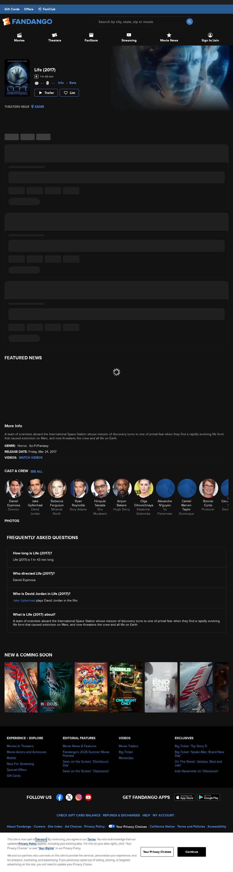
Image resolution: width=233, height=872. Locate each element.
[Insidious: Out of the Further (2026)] (56, 687)
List (72, 92)
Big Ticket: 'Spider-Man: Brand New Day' (199, 754)
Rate (72, 83)
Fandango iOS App (185, 797)
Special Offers (17, 769)
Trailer (49, 92)
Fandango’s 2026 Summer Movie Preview (86, 754)
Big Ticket (126, 752)
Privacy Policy (94, 826)
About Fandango (19, 826)
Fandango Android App (208, 797)
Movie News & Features (79, 746)
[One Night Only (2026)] (126, 687)
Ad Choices (73, 826)
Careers (39, 826)
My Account (163, 815)
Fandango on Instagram (78, 797)
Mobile (11, 758)
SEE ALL (36, 471)
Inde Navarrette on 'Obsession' (197, 771)
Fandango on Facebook (59, 797)
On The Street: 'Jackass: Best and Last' (198, 763)
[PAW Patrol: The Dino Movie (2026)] (91, 687)
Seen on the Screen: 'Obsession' (86, 771)
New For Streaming (20, 763)
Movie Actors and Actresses (26, 752)
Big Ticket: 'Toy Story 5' (191, 746)
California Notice (162, 826)
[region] (116, 852)
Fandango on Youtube (88, 797)
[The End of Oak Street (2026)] (161, 687)
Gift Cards (12, 9)
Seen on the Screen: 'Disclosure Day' (85, 763)
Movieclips (126, 758)
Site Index (55, 826)
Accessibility (217, 826)
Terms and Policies (191, 826)
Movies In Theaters (20, 746)
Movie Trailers (128, 746)
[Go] (189, 21)
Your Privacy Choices (131, 827)
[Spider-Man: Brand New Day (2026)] (21, 687)
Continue (191, 852)
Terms (91, 839)
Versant (41, 839)
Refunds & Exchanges (121, 815)
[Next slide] (228, 498)
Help (146, 815)
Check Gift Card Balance (78, 815)
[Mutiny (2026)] (196, 687)
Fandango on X (69, 797)
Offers (28, 9)
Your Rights (46, 848)
